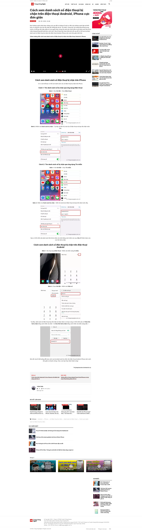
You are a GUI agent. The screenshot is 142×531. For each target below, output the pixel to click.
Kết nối (67, 4)
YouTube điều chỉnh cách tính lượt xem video (104, 51)
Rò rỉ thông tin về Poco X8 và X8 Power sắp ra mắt (49, 443)
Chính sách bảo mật (90, 529)
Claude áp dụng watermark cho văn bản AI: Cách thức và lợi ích (105, 64)
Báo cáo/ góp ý (46, 388)
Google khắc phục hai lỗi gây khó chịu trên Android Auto (105, 38)
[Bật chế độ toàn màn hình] (89, 71)
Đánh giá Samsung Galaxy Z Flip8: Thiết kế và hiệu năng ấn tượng (106, 504)
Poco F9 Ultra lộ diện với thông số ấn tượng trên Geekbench (52, 430)
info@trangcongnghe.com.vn (65, 525)
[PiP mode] (86, 71)
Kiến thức (103, 4)
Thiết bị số (74, 4)
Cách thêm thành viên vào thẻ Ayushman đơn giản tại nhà (105, 78)
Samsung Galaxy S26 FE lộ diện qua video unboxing (105, 511)
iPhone (46, 419)
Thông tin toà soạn (102, 529)
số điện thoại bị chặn (56, 419)
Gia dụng (81, 4)
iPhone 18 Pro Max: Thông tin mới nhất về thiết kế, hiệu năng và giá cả (54, 450)
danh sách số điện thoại (70, 419)
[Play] (32, 71)
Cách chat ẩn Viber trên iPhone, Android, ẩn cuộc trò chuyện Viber (52, 413)
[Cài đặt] (65, 71)
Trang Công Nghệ (38, 528)
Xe (92, 4)
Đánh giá (87, 4)
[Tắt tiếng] (57, 71)
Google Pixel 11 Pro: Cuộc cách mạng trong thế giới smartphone (105, 84)
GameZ (97, 4)
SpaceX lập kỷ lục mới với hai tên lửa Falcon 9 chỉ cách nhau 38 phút (105, 71)
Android (40, 419)
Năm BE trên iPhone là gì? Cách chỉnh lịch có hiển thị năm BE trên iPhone (84, 413)
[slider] (33, 71)
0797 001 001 (51, 525)
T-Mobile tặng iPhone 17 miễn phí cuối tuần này (105, 57)
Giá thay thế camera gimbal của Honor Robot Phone (50, 437)
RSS (111, 0)
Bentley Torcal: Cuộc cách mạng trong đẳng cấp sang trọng (105, 45)
